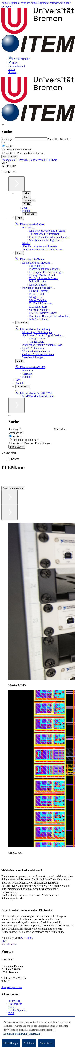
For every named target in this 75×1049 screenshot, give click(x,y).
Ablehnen (29, 1043)
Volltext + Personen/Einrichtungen (24, 153)
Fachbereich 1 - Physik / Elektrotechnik (23, 159)
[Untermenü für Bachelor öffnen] (33, 228)
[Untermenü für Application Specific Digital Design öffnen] (63, 336)
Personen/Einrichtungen (18, 149)
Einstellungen (10, 1043)
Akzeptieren (46, 1043)
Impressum (14, 1000)
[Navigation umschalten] (2, 124)
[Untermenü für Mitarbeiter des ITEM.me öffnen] (51, 263)
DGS (11, 1013)
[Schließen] (16, 222)
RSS (3, 940)
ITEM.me (51, 159)
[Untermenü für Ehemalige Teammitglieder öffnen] (53, 288)
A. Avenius (26, 937)
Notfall (12, 1007)
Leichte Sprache (17, 1010)
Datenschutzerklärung (15, 1033)
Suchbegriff (8, 139)
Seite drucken (8, 944)
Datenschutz (15, 1003)
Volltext (9, 146)
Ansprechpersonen (11, 987)
